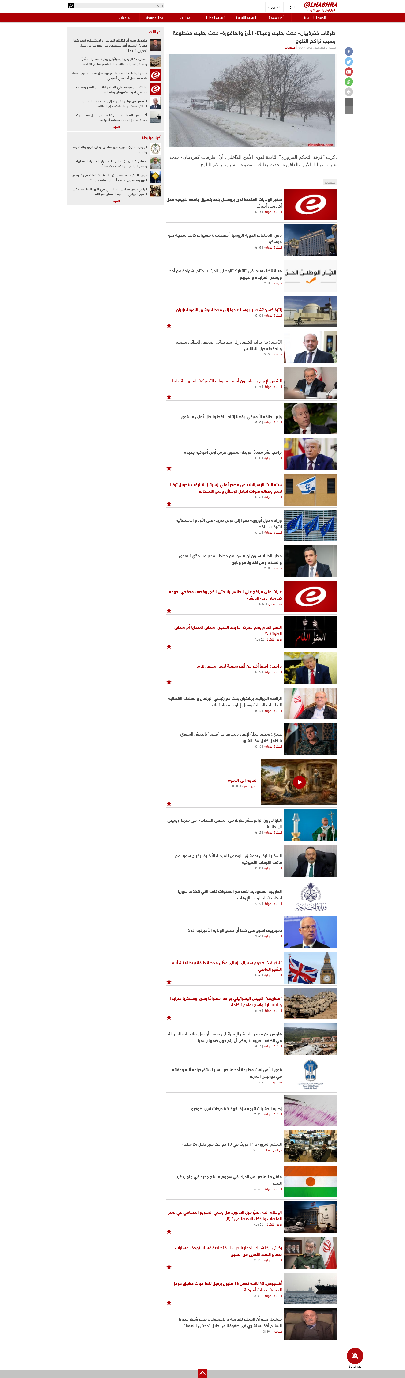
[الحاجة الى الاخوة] (299, 782)
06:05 (258, 247)
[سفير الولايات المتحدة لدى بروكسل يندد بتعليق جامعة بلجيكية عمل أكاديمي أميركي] (311, 204)
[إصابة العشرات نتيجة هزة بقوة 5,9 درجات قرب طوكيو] (311, 1110)
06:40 (258, 710)
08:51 (262, 603)
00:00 (267, 354)
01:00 (258, 867)
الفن (292, 6)
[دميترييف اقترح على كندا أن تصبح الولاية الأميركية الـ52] (311, 932)
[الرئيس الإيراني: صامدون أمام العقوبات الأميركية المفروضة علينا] (311, 383)
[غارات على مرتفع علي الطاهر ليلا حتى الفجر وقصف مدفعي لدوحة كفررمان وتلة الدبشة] (311, 596)
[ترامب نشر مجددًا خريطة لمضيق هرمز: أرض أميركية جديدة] (311, 454)
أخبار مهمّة (276, 17)
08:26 (258, 1010)
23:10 (257, 1259)
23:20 (258, 903)
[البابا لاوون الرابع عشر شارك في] (311, 825)
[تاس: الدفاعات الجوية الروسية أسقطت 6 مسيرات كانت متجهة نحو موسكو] (311, 240)
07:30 (257, 1114)
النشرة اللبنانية (246, 17)
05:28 (258, 671)
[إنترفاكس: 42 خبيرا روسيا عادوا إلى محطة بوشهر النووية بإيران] (311, 311)
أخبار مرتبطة (151, 137)
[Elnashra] (321, 5)
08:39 (266, 1331)
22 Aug (259, 639)
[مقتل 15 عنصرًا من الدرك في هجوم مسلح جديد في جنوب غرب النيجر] (311, 1181)
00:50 (257, 1188)
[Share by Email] (349, 71)
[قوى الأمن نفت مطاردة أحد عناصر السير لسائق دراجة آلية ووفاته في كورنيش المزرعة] (311, 1075)
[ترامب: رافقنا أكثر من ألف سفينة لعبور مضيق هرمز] (311, 668)
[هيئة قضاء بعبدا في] (311, 276)
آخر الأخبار (153, 31)
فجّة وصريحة (154, 17)
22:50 (261, 1081)
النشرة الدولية (215, 17)
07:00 (258, 315)
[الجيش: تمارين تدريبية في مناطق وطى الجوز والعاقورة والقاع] (155, 149)
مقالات (185, 17)
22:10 (267, 282)
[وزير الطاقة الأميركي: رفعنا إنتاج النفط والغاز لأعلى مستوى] (311, 418)
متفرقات (290, 47)
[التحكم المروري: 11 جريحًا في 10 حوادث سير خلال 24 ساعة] (311, 1146)
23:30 (267, 568)
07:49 (258, 974)
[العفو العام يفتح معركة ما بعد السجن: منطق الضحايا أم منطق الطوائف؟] (311, 632)
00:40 (258, 746)
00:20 (258, 532)
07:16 (258, 211)
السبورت (274, 6)
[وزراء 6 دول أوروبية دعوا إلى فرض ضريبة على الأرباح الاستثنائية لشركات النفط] (311, 525)
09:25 (258, 386)
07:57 (258, 496)
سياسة (278, 282)
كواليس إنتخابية (272, 1149)
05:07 (258, 422)
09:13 (258, 1046)
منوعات (124, 17)
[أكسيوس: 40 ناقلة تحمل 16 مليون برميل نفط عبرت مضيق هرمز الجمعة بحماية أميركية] (311, 1288)
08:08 (236, 785)
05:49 (257, 1295)
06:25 (258, 832)
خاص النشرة (274, 639)
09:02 (255, 1149)
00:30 (258, 457)
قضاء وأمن (275, 603)
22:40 (258, 935)
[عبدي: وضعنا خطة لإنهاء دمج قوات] (311, 739)
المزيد (116, 126)
